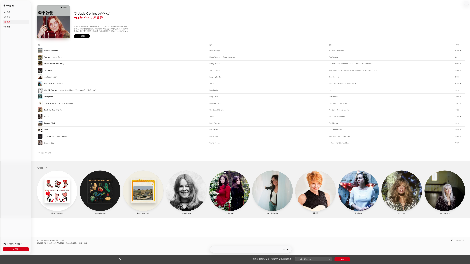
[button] (16, 12)
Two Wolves (333, 57)
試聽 (457, 50)
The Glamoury (334, 123)
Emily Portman (214, 123)
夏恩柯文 (212, 83)
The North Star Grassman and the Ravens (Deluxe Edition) (351, 64)
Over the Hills (334, 77)
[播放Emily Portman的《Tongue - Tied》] (40, 123)
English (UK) (460, 240)
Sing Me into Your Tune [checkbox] (53, 57)
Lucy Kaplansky (215, 77)
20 (330, 90)
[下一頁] (467, 191)
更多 (126, 31)
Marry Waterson (215, 57)
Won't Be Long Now (336, 50)
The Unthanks (214, 70)
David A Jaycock (229, 57)
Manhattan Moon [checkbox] (50, 77)
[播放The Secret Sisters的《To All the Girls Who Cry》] (40, 109)
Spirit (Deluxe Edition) (337, 116)
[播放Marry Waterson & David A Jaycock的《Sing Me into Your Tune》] (40, 57)
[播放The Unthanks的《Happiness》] (40, 70)
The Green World (335, 130)
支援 (80, 243)
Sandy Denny (214, 64)
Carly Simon (213, 97)
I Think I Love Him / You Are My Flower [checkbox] (59, 103)
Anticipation (333, 97)
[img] (9, 5)
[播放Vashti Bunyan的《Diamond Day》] (40, 142)
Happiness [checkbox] (48, 70)
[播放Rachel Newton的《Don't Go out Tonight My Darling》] (40, 136)
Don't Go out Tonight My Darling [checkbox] (56, 136)
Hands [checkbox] (46, 116)
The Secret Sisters (216, 110)
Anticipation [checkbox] (48, 97)
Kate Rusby (213, 90)
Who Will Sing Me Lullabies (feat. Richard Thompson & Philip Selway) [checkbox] (70, 90)
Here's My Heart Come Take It (340, 136)
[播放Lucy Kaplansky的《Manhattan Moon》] (40, 76)
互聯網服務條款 (41, 243)
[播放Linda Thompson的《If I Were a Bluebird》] (40, 50)
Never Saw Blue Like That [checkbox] (54, 83)
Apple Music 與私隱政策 (56, 243)
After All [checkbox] (47, 130)
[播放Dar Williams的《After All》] (40, 129)
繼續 (342, 259)
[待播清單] (284, 249)
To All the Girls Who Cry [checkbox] (53, 110)
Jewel (211, 116)
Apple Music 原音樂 (88, 17)
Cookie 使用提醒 (71, 243)
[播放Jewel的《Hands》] (40, 116)
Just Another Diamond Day (339, 143)
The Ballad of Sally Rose (338, 103)
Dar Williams (213, 130)
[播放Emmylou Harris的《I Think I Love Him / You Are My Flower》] (40, 103)
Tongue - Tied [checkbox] (49, 123)
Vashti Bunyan (214, 143)
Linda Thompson (215, 50)
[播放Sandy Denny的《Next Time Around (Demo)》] (40, 63)
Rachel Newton (215, 136)
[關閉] (120, 259)
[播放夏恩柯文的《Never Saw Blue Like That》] (40, 83)
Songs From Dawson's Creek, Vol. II (342, 83)
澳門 (452, 240)
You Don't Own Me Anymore (339, 110)
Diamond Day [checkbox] (49, 143)
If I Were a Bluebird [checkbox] (51, 50)
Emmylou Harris (215, 103)
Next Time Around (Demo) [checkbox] (54, 64)
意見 (85, 243)
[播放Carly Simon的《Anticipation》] (40, 96)
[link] (42, 167)
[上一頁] (34, 191)
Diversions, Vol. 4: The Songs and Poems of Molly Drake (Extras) (353, 70)
